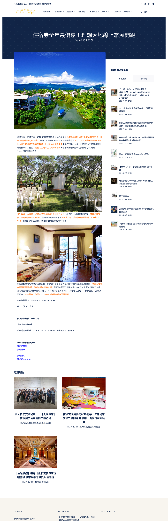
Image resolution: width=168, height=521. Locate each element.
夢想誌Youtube (24, 359)
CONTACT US (21, 511)
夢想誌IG (21, 355)
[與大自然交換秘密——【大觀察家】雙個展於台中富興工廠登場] (35, 378)
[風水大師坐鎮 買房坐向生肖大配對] (114, 150)
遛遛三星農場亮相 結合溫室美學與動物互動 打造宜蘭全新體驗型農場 (136, 124)
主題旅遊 (38, 482)
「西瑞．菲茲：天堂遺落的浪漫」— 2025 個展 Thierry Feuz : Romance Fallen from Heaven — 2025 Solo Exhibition (135, 93)
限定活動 (47, 423)
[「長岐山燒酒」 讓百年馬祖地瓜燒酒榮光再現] (114, 222)
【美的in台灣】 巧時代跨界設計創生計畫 (136, 168)
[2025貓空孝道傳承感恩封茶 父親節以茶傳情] (114, 107)
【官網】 (26, 306)
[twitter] (145, 4)
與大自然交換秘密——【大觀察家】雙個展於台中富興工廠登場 (35, 416)
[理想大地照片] (60, 53)
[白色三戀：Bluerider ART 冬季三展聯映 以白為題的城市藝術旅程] (114, 136)
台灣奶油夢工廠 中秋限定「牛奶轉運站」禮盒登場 (136, 210)
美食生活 (96, 426)
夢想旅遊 (45, 482)
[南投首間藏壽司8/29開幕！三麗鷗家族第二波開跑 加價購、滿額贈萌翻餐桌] (83, 378)
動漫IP (90, 426)
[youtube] (153, 4)
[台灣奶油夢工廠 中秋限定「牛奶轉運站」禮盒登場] (114, 208)
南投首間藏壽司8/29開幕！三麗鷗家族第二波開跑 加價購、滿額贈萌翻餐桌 (84, 418)
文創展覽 (32, 423)
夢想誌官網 (22, 346)
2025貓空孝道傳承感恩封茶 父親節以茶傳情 (136, 110)
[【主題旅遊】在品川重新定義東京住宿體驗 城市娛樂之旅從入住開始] (35, 437)
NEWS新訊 (24, 423)
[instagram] (149, 4)
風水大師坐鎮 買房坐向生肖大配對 (134, 154)
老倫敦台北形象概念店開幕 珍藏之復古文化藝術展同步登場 (136, 182)
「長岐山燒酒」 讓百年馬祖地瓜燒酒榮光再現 (136, 225)
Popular (122, 78)
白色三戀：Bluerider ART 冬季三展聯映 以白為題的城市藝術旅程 (136, 139)
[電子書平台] (114, 194)
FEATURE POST (73, 426)
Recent (143, 78)
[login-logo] (26, 9)
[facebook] (141, 4)
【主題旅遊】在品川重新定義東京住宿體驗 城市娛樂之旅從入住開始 (35, 475)
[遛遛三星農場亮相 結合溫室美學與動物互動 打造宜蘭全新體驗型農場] (114, 121)
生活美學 (39, 423)
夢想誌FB (21, 349)
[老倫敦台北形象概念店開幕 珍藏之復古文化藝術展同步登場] (114, 179)
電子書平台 (124, 196)
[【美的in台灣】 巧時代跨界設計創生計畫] (114, 167)
